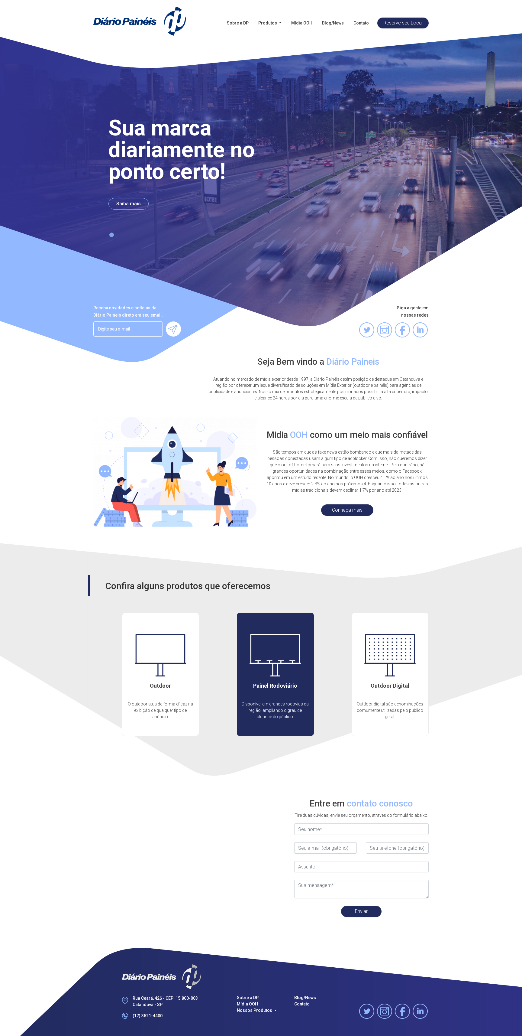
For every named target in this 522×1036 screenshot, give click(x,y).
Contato (361, 23)
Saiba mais (128, 204)
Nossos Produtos (255, 1010)
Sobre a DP (238, 23)
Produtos (268, 23)
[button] (111, 235)
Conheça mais (347, 510)
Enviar (361, 911)
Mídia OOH (301, 23)
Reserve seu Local (403, 23)
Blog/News (333, 23)
